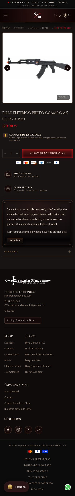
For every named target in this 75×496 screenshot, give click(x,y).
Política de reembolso (38, 459)
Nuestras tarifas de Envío (18, 409)
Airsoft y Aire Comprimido (20, 28)
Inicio (6, 28)
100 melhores (11, 372)
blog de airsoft (33, 360)
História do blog (34, 372)
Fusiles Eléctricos (46, 28)
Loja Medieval (11, 354)
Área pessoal (11, 391)
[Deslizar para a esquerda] (7, 68)
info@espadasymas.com (17, 296)
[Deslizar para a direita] (68, 68)
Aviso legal (37, 489)
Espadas (9, 343)
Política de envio (37, 477)
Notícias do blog (34, 348)
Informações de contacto (37, 483)
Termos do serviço (37, 471)
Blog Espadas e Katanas (38, 366)
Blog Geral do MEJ (35, 343)
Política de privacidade (37, 465)
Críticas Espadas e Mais (17, 403)
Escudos (9, 348)
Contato (8, 397)
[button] (56, 15)
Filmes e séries (12, 366)
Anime (7, 360)
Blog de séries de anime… (39, 354)
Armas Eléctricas (34, 28)
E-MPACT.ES (59, 445)
